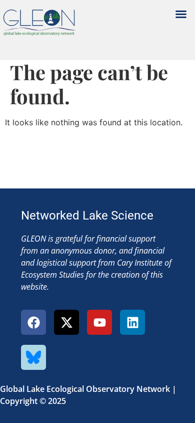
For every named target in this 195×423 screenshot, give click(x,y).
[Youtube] (99, 322)
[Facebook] (33, 322)
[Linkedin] (132, 322)
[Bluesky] (33, 357)
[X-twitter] (66, 322)
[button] (181, 14)
